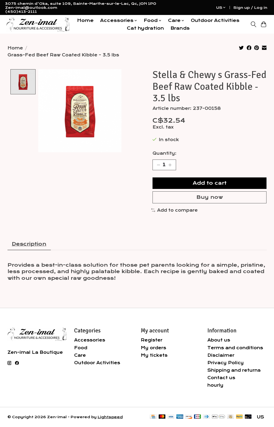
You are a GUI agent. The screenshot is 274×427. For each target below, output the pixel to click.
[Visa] (171, 417)
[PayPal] (239, 417)
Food (80, 347)
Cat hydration (145, 28)
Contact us (221, 377)
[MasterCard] (162, 417)
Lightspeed (110, 417)
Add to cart (210, 183)
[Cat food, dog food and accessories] (38, 24)
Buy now (209, 197)
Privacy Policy (225, 362)
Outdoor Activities (215, 20)
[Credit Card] (153, 417)
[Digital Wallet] (218, 417)
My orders (153, 347)
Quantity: (164, 153)
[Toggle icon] (253, 24)
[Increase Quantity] (170, 165)
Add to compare (177, 210)
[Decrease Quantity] (158, 165)
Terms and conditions (235, 347)
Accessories (89, 340)
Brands (180, 28)
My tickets (154, 355)
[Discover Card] (188, 417)
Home (85, 20)
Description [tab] (29, 244)
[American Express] (179, 417)
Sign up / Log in (250, 8)
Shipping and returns (234, 370)
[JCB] (197, 417)
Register (151, 340)
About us (218, 340)
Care (80, 355)
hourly (215, 385)
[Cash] (230, 417)
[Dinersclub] (206, 417)
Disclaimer (220, 355)
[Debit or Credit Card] (248, 417)
